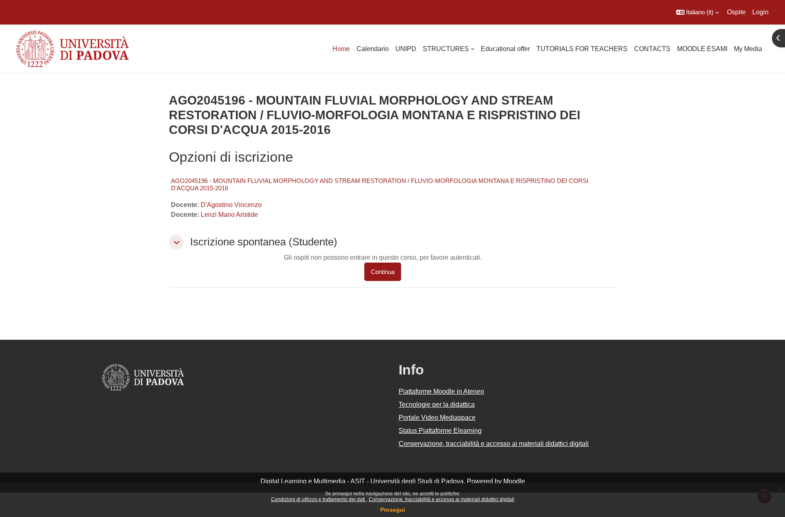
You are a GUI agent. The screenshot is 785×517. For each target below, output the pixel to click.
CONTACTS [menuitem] (652, 48)
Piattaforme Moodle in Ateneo (441, 391)
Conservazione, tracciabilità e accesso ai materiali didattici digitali (441, 499)
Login (760, 12)
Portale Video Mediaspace (437, 417)
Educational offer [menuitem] (505, 48)
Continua (383, 271)
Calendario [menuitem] (373, 48)
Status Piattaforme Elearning (440, 430)
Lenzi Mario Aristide (229, 214)
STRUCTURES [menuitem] (446, 48)
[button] (697, 12)
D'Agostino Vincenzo (231, 204)
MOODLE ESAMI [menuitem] (702, 48)
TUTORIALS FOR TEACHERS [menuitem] (582, 48)
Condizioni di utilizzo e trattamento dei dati (318, 499)
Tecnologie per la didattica (437, 404)
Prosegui (392, 509)
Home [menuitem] (341, 48)
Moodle (514, 481)
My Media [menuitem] (748, 48)
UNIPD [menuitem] (405, 48)
